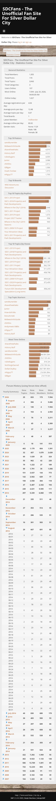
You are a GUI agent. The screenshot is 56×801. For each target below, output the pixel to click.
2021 (7, 464)
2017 (7, 480)
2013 (7, 754)
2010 (7, 767)
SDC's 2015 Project (12, 214)
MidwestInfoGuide (12, 146)
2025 (7, 448)
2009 (7, 771)
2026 (7, 397)
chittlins (7, 164)
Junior (6, 160)
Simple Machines (30, 798)
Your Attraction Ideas (13, 231)
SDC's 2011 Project (12, 211)
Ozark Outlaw (10, 171)
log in (20, 42)
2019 (7, 472)
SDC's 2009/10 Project (13, 228)
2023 (7, 456)
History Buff (9, 153)
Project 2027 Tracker (13, 218)
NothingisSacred (12, 365)
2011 (7, 762)
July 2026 (12, 407)
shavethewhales (11, 149)
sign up (28, 42)
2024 (7, 452)
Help (16, 795)
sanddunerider (10, 142)
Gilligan (7, 167)
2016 (7, 484)
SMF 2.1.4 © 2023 (17, 798)
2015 (7, 489)
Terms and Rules (26, 795)
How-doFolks (10, 312)
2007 (7, 779)
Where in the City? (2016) (15, 207)
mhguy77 (8, 174)
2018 (7, 476)
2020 (7, 468)
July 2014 (12, 713)
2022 (7, 460)
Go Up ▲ (37, 795)
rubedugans (9, 156)
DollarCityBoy (10, 368)
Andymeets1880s (11, 326)
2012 (7, 758)
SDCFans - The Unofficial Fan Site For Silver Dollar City (21, 16)
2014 (7, 493)
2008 (7, 775)
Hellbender (33, 119)
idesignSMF (41, 798)
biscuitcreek (9, 315)
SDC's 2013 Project (12, 197)
